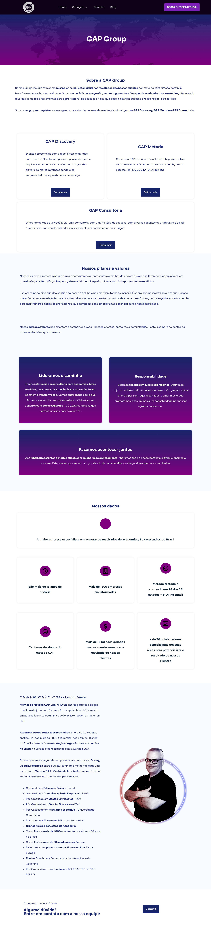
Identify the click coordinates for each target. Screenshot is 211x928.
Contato (99, 7)
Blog (113, 7)
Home (62, 7)
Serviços (77, 7)
